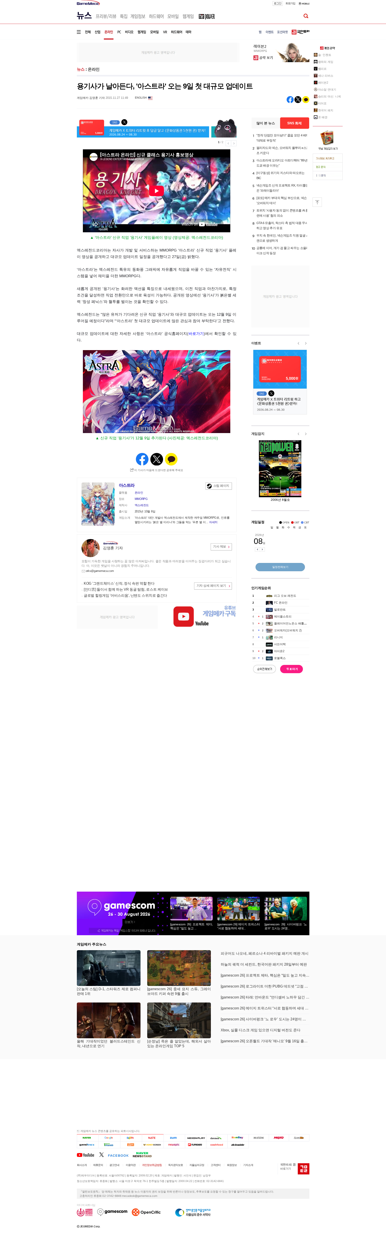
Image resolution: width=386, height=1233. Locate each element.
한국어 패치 (325, 110)
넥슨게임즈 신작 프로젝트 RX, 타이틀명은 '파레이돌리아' (282, 188)
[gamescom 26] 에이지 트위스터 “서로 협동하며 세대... (238, 926)
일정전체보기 (280, 567)
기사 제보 (219, 546)
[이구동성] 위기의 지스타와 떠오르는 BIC (280, 175)
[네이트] (153, 1137)
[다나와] (216, 1137)
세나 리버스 (325, 75)
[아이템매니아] (109, 1144)
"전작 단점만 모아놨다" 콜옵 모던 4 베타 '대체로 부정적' (282, 137)
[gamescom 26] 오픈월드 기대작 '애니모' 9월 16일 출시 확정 (265, 1041)
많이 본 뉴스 (265, 123)
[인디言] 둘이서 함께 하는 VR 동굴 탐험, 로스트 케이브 (126, 589)
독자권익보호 (175, 1165)
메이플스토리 (283, 616)
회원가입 (290, 3)
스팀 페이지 (221, 485)
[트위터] (103, 1154)
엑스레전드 (142, 505)
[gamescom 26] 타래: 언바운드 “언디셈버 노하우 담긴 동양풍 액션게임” (265, 997)
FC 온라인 (280, 602)
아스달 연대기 (327, 89)
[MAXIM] (259, 1137)
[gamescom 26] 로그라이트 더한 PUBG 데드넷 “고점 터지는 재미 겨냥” (265, 986)
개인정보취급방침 (152, 1165)
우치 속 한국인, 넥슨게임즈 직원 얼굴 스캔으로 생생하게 (282, 238)
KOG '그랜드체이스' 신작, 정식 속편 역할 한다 (119, 583)
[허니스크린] (153, 1144)
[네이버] (88, 1137)
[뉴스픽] (174, 1144)
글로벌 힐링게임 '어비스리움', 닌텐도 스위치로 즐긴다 (125, 595)
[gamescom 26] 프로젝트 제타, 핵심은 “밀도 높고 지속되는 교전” (265, 975)
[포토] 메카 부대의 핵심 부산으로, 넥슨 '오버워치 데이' (281, 200)
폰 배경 (323, 117)
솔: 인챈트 (324, 55)
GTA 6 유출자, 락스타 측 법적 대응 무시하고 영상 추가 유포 (282, 225)
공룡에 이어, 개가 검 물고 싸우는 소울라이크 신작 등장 (282, 250)
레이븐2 (323, 82)
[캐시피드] (216, 1144)
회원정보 (232, 1165)
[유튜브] (88, 1154)
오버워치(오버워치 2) (288, 630)
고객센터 (215, 1165)
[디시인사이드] (238, 1144)
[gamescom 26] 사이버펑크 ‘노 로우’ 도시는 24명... (285, 926)
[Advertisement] (58, 69)
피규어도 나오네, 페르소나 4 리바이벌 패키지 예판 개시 (264, 953)
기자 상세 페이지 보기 (211, 585)
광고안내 (114, 1165)
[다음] (131, 1137)
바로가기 (196, 334)
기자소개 (248, 1165)
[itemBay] (238, 1137)
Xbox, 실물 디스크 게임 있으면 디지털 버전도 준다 (260, 1030)
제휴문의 (98, 1165)
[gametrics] (88, 1144)
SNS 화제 (294, 123)
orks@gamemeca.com (100, 571)
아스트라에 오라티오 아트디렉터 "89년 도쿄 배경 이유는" (281, 163)
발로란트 (280, 609)
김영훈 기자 (113, 548)
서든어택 (280, 644)
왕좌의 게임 (325, 61)
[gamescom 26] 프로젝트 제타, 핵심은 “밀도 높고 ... (191, 926)
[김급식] (131, 1144)
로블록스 (280, 658)
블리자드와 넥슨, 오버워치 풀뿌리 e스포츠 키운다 (282, 150)
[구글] (109, 1137)
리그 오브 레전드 (285, 595)
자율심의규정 (196, 1165)
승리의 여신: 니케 (329, 96)
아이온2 (279, 651)
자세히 (213, 522)
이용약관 (131, 1165)
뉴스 (81, 69)
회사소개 (82, 1165)
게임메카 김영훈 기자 (91, 97)
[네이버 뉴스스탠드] (144, 1154)
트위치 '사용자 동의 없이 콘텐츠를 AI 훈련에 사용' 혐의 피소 (282, 213)
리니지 (278, 637)
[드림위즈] (299, 1137)
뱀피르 (322, 68)
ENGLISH (141, 97)
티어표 (322, 103)
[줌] (174, 1137)
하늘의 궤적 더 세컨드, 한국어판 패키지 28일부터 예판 (264, 964)
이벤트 (256, 343)
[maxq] (279, 1137)
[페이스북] (120, 1154)
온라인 (94, 69)
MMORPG (141, 499)
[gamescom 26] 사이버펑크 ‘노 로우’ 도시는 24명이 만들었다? (265, 1019)
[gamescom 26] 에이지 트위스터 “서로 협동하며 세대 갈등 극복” (265, 1008)
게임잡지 (257, 434)
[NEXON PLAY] (195, 1137)
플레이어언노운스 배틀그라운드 (295, 623)
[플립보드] (195, 1144)
